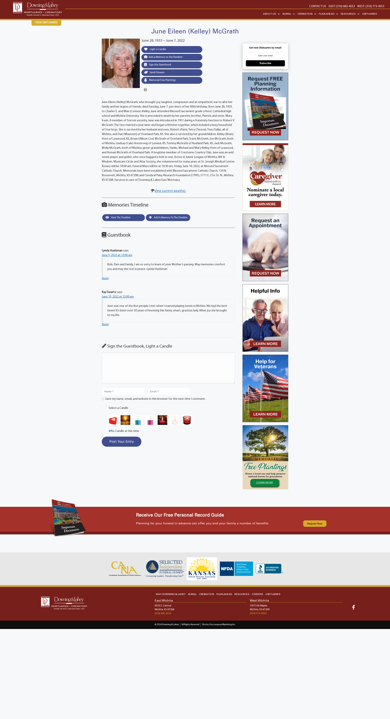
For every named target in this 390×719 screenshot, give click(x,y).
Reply (105, 278)
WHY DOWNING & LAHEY (171, 594)
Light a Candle (157, 49)
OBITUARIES (369, 14)
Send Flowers (157, 72)
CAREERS (257, 594)
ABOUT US (269, 14)
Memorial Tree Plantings (162, 80)
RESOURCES (348, 14)
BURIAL (286, 14)
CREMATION (305, 14)
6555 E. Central (163, 605)
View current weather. (170, 191)
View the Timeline (120, 217)
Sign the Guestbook (159, 64)
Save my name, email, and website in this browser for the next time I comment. (155, 398)
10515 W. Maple (258, 605)
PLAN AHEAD (326, 14)
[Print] (145, 89)
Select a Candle (118, 408)
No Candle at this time (125, 431)
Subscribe (265, 63)
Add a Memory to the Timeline (165, 57)
